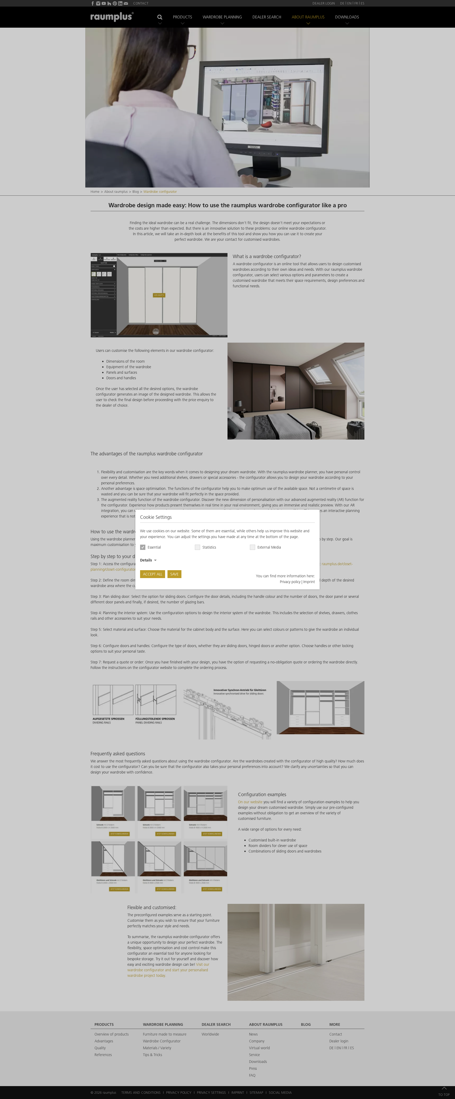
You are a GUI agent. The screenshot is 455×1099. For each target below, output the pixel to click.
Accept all (152, 574)
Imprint (309, 581)
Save (174, 574)
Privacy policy (290, 581)
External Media (269, 547)
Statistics (209, 547)
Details (146, 560)
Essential (154, 547)
